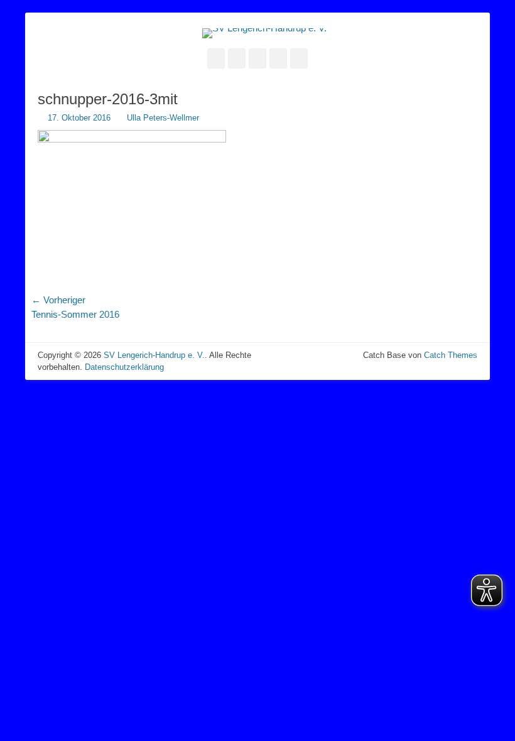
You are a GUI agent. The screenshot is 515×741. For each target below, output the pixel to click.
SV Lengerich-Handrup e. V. (154, 355)
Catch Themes (450, 355)
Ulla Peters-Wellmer (163, 117)
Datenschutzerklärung (124, 367)
